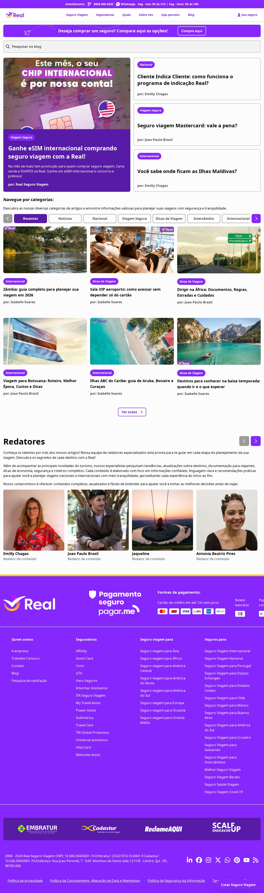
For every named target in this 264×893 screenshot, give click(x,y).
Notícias (65, 218)
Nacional (99, 218)
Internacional (238, 218)
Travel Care (84, 725)
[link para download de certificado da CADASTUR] (100, 829)
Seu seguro (249, 15)
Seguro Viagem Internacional (227, 651)
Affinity (81, 651)
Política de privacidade (25, 880)
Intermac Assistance (91, 688)
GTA (79, 673)
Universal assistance (92, 740)
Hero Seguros (87, 680)
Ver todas (129, 412)
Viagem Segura (21, 137)
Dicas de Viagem (169, 218)
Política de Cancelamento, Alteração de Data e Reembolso (95, 880)
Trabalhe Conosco (26, 658)
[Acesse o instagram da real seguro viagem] (208, 861)
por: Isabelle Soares (19, 302)
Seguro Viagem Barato (222, 777)
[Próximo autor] (256, 441)
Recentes (30, 218)
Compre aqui (191, 31)
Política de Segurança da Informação (176, 880)
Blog (191, 15)
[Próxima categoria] (256, 218)
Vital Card (83, 747)
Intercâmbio (204, 218)
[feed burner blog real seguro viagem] (256, 861)
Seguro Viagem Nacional (224, 658)
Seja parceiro (170, 15)
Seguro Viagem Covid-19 (224, 792)
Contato (18, 666)
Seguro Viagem (77, 15)
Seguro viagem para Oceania (162, 710)
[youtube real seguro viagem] (246, 861)
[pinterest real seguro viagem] (237, 861)
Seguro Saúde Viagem (222, 784)
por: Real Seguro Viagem (28, 184)
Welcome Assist (88, 755)
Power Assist (86, 710)
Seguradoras (105, 15)
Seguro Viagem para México (227, 705)
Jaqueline (140, 553)
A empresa (20, 651)
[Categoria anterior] (7, 218)
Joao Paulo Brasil (83, 553)
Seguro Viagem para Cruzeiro (228, 737)
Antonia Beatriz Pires (215, 553)
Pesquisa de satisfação (29, 680)
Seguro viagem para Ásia (159, 651)
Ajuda (126, 15)
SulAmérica (84, 717)
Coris (80, 666)
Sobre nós (146, 15)
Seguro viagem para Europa (162, 703)
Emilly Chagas (16, 553)
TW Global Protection (92, 732)
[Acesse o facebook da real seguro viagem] (199, 861)
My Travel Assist (88, 703)
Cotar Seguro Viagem (238, 884)
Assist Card (84, 658)
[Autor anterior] (244, 441)
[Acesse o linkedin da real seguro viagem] (189, 861)
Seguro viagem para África (161, 658)
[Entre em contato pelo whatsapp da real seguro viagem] (227, 861)
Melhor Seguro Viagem (223, 769)
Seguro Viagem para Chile (225, 698)
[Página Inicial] (15, 15)
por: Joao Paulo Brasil (194, 302)
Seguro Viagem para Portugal (228, 666)
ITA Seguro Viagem (90, 695)
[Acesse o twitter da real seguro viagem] (218, 861)
